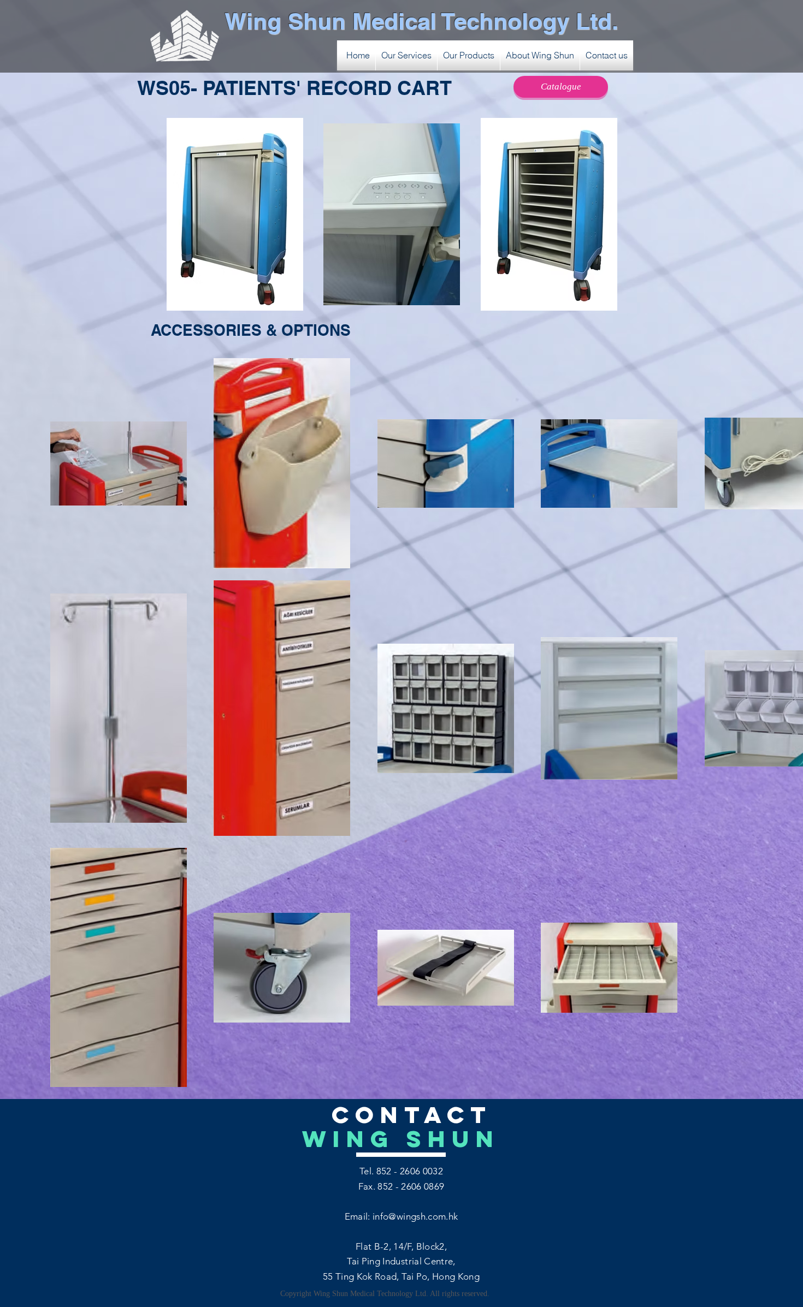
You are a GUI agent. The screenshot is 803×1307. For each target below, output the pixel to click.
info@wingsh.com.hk (415, 1216)
